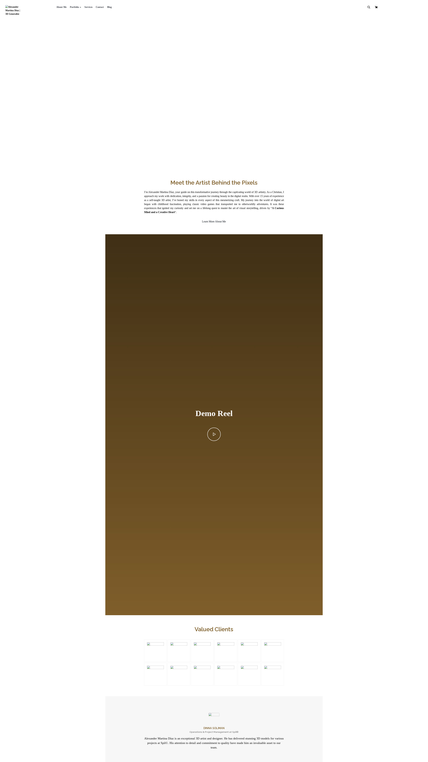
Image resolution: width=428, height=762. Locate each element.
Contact (100, 7)
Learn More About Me (214, 221)
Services (88, 7)
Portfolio (74, 7)
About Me (61, 7)
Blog (109, 7)
